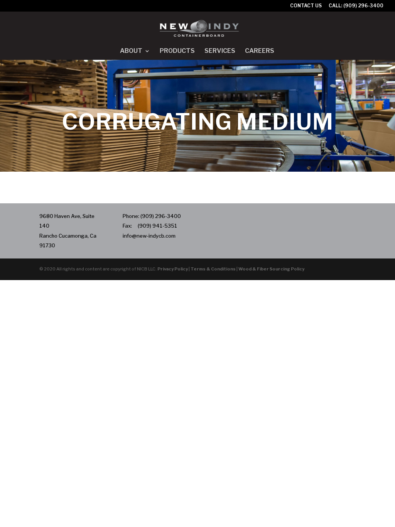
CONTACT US (306, 5)
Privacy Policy (172, 269)
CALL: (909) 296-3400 (356, 5)
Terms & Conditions (213, 269)
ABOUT (131, 51)
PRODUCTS (177, 51)
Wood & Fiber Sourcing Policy (271, 269)
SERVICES (219, 51)
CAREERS (259, 51)
